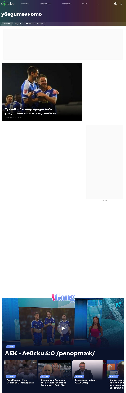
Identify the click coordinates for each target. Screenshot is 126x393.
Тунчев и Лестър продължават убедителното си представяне (30, 111)
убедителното (21, 14)
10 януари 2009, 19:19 (13, 117)
